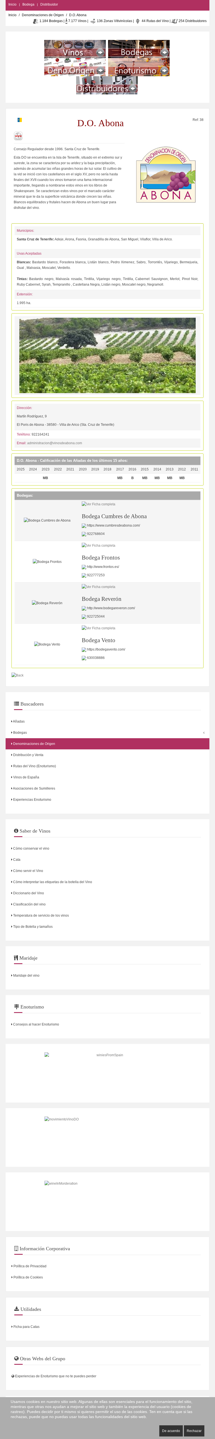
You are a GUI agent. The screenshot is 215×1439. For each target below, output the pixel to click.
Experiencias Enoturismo (31, 800)
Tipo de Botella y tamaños (32, 927)
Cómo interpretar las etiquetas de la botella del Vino (52, 882)
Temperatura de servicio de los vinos (40, 915)
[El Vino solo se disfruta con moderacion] (107, 1202)
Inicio (12, 4)
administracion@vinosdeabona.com (54, 443)
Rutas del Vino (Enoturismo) (34, 766)
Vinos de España (25, 777)
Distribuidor (49, 4)
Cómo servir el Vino (27, 871)
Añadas (18, 721)
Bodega (28, 4)
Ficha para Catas (26, 1327)
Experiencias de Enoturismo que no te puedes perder (55, 1376)
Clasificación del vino (29, 904)
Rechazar (194, 1431)
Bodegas (19, 733)
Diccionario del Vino (28, 893)
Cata (16, 860)
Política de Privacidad (29, 1266)
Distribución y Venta (27, 755)
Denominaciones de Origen (43, 15)
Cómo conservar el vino (30, 848)
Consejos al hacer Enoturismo (35, 1024)
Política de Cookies (28, 1277)
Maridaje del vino (25, 975)
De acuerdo (171, 1431)
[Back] (17, 675)
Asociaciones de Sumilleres (33, 788)
